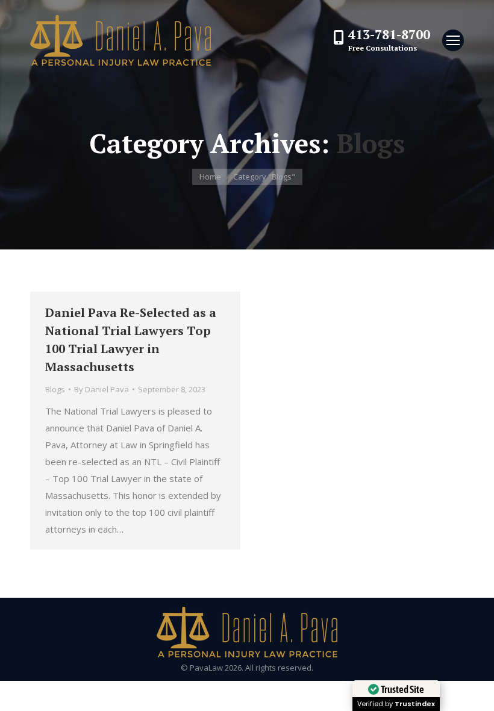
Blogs (55, 389)
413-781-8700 (389, 34)
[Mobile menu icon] (453, 40)
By (101, 389)
